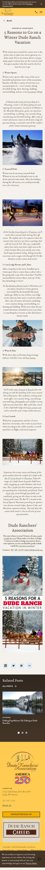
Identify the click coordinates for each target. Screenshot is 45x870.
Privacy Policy (31, 863)
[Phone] (36, 11)
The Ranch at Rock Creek (17, 286)
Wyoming (33, 232)
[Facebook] (21, 666)
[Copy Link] (29, 666)
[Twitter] (13, 666)
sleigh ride (10, 493)
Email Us (6, 805)
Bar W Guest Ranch (13, 478)
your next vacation (26, 546)
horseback (31, 92)
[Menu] (41, 11)
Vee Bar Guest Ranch (17, 232)
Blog (9, 20)
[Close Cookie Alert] (39, 859)
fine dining (30, 358)
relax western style (34, 407)
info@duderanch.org (33, 550)
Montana (28, 478)
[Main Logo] (7, 12)
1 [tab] (19, 733)
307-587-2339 (17, 550)
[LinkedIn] (5, 666)
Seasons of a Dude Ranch (22, 28)
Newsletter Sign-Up (21, 814)
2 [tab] (23, 733)
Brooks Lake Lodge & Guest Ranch (22, 101)
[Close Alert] (41, 4)
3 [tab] (26, 733)
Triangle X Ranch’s (26, 389)
